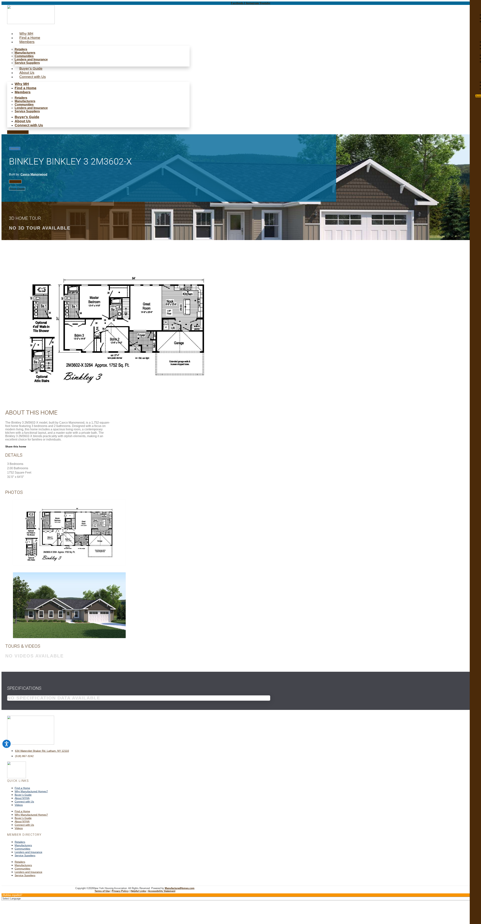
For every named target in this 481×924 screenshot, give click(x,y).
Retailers (21, 49)
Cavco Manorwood (33, 174)
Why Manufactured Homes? (31, 791)
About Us (26, 73)
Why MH (26, 34)
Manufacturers (25, 52)
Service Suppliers (27, 62)
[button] (18, 132)
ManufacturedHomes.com (179, 888)
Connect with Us (32, 77)
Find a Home (29, 38)
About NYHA (22, 798)
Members (27, 42)
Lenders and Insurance (31, 59)
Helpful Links (138, 891)
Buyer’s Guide (30, 68)
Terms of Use (102, 891)
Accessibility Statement (161, 891)
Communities (24, 56)
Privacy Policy (120, 891)
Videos (19, 804)
